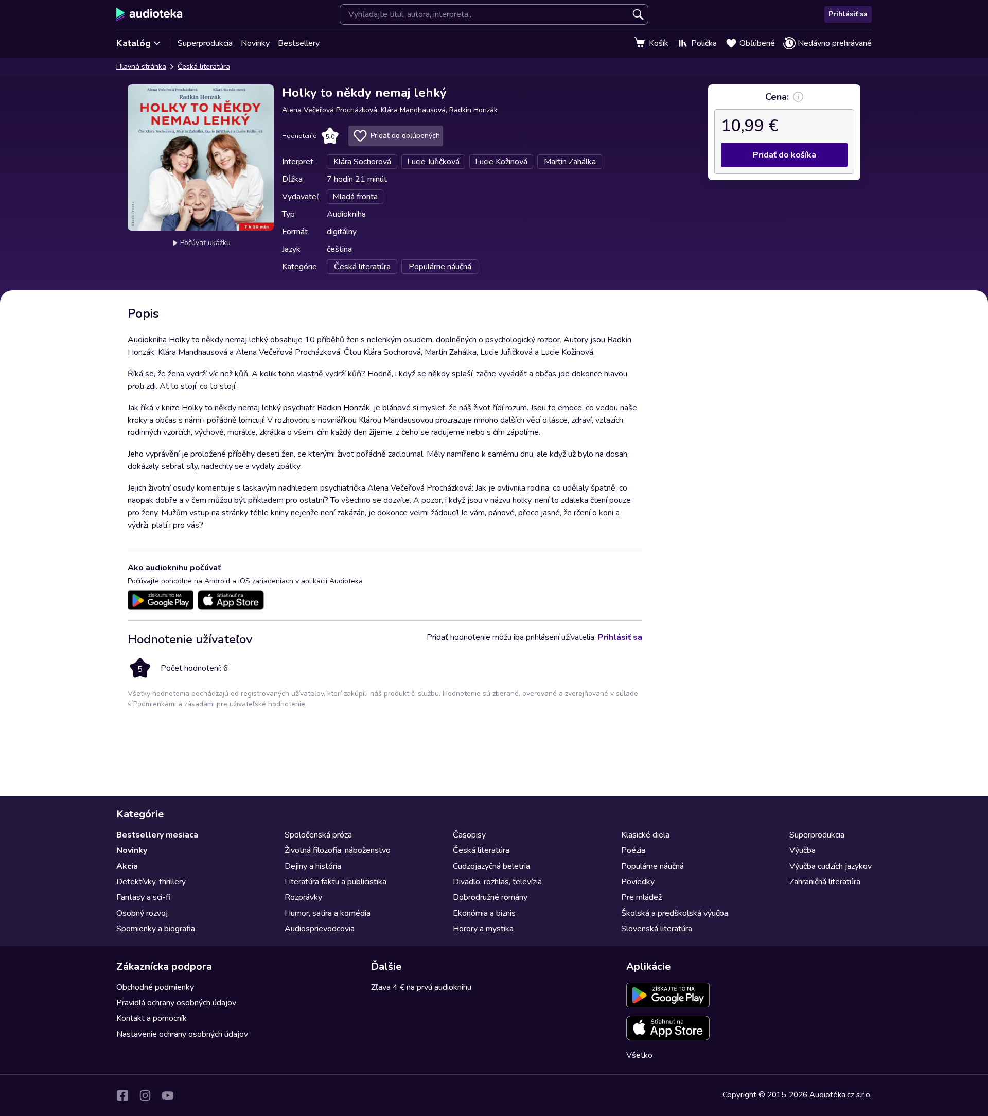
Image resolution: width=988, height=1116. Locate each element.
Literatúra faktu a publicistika (335, 881)
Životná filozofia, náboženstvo (338, 850)
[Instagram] (145, 1095)
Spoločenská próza (318, 835)
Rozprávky (303, 897)
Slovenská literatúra (656, 928)
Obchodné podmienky (155, 987)
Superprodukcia (205, 43)
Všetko (639, 1055)
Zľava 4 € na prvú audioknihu (421, 987)
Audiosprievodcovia (320, 928)
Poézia (633, 850)
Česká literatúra (204, 67)
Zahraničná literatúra (824, 881)
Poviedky (638, 881)
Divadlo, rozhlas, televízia (497, 881)
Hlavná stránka (141, 67)
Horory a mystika (483, 928)
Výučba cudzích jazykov (830, 866)
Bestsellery (299, 43)
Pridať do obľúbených (405, 136)
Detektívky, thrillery (151, 881)
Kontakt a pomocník (151, 1018)
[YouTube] (168, 1095)
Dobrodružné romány (490, 897)
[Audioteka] (149, 14)
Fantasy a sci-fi (143, 897)
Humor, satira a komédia (327, 913)
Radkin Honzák (473, 110)
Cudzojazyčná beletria (491, 866)
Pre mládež (641, 897)
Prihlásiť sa (848, 14)
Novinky (255, 43)
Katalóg (133, 43)
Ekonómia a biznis (484, 913)
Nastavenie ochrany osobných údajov (182, 1034)
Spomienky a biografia (155, 928)
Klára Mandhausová (413, 110)
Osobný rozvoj (142, 913)
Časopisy (469, 835)
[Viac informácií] (798, 97)
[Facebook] (122, 1095)
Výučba (802, 850)
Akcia (127, 866)
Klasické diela (645, 835)
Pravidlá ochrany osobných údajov (176, 1002)
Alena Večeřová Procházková (329, 110)
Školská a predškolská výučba (674, 913)
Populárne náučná (652, 866)
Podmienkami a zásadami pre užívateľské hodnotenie (219, 704)
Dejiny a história (313, 866)
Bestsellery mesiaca (157, 835)
